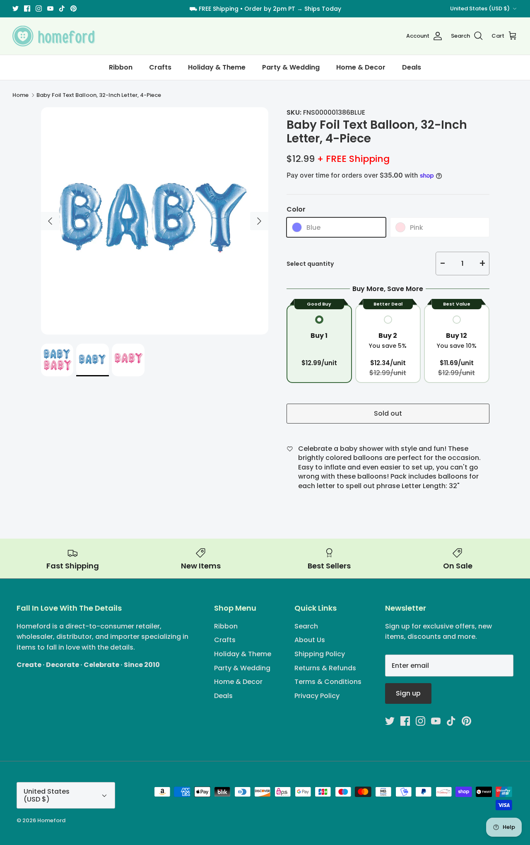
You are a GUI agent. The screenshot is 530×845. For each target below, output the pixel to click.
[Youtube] (50, 8)
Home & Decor (360, 67)
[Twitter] (15, 8)
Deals (411, 67)
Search (306, 626)
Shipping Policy (319, 654)
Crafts (160, 67)
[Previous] (50, 221)
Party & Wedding (291, 67)
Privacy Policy (317, 696)
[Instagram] (39, 8)
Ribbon (120, 67)
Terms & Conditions (327, 681)
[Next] (259, 221)
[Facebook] (27, 8)
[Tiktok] (62, 8)
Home (20, 95)
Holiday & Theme (217, 67)
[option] (154, 221)
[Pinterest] (73, 8)
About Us (309, 640)
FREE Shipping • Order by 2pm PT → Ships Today (270, 9)
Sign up (408, 693)
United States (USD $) (480, 8)
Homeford (51, 820)
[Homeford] (53, 36)
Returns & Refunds (325, 668)
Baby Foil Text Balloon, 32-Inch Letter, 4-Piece (98, 95)
